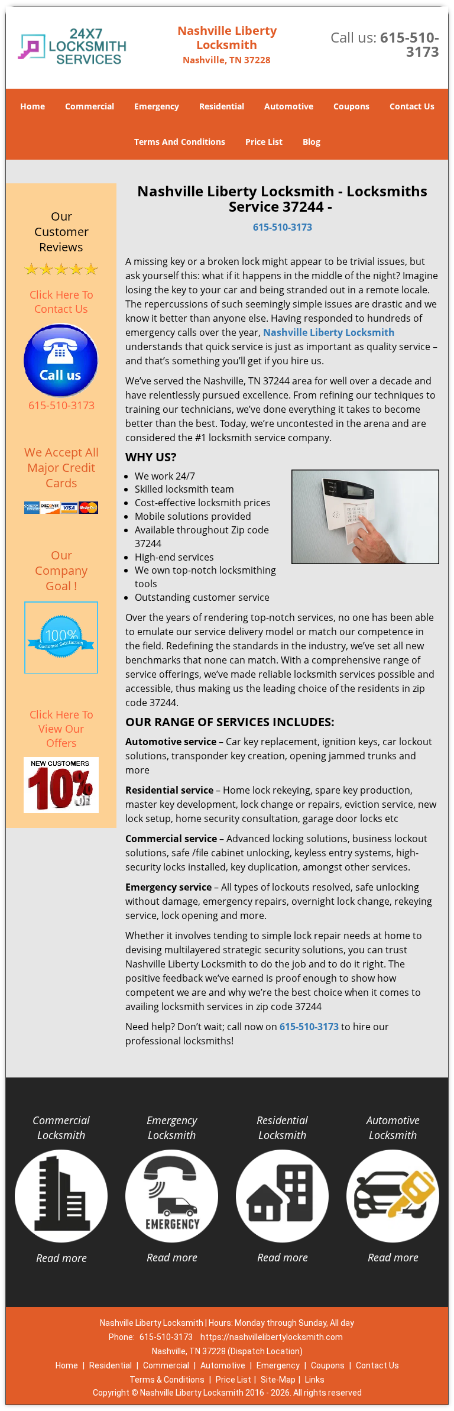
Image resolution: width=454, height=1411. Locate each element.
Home (32, 106)
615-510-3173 (409, 44)
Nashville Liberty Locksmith (329, 332)
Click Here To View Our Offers (61, 728)
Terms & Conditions (167, 1379)
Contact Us (412, 106)
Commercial (89, 106)
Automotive (288, 106)
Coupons (351, 106)
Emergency (156, 106)
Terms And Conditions (179, 141)
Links (315, 1379)
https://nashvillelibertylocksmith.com (271, 1337)
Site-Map (278, 1379)
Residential (221, 106)
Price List (264, 141)
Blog (311, 141)
